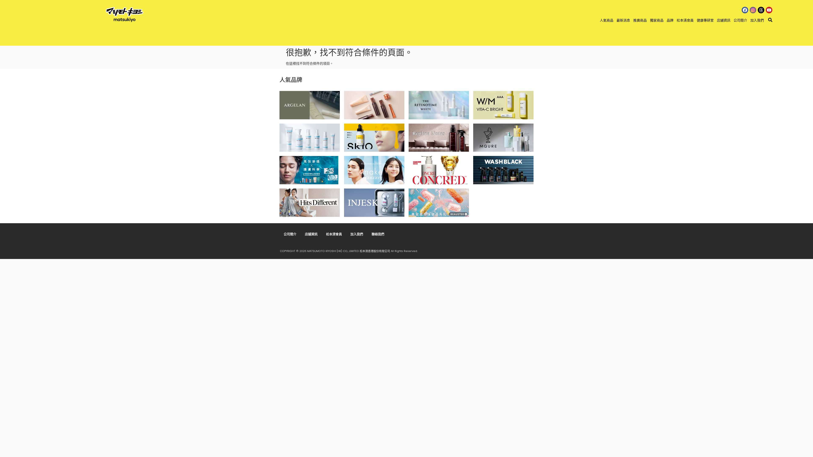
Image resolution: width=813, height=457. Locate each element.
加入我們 (757, 20)
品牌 (670, 20)
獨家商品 (657, 20)
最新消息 (623, 20)
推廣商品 (640, 20)
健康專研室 (705, 20)
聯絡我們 (378, 234)
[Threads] (761, 10)
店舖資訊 (723, 20)
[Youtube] (769, 10)
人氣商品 (606, 20)
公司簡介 (740, 20)
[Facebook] (745, 10)
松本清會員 (685, 20)
